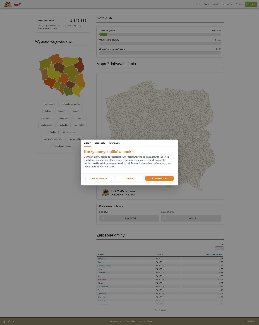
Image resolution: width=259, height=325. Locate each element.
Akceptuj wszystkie (159, 178)
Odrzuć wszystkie (99, 178)
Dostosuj (129, 178)
